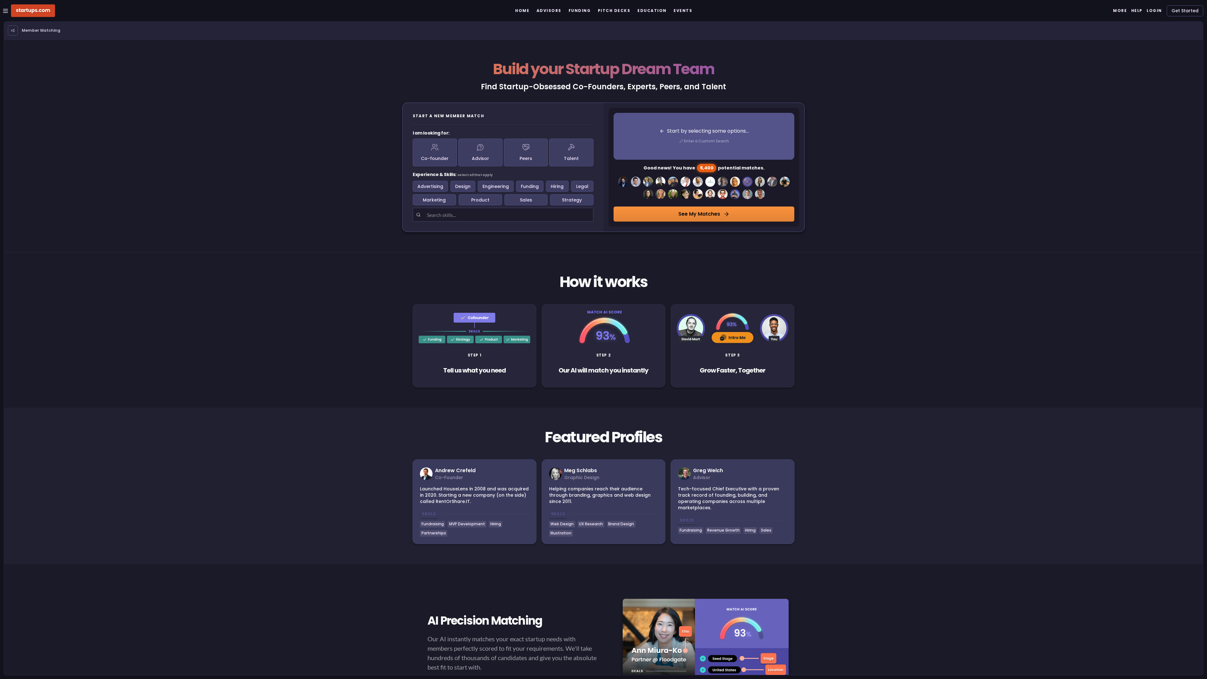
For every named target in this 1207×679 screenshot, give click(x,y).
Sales (526, 200)
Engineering (495, 186)
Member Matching (41, 30)
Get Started (1185, 11)
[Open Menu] (13, 30)
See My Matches (699, 214)
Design (463, 186)
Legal (582, 186)
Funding (530, 186)
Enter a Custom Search (706, 141)
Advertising (430, 186)
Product (480, 200)
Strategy (572, 200)
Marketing (434, 200)
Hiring (557, 186)
